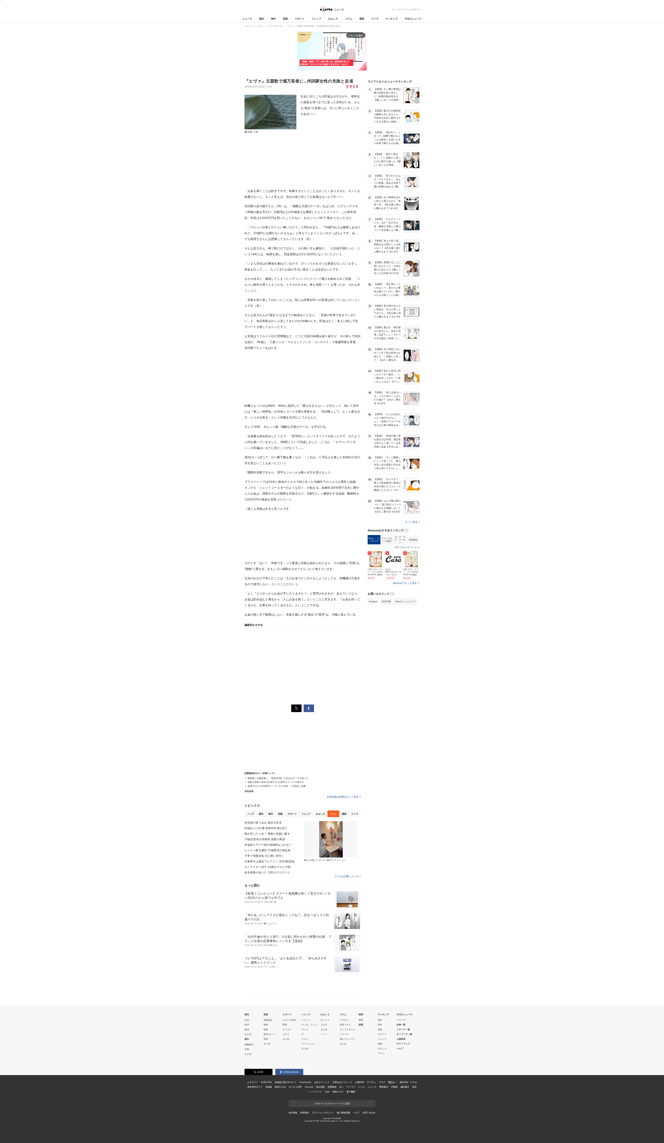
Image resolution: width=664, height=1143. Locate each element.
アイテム (371, 1082)
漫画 (361, 18)
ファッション (308, 1043)
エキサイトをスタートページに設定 (332, 1103)
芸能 (285, 18)
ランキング (391, 18)
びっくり (325, 1019)
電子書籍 (350, 1091)
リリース (401, 1019)
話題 (361, 1024)
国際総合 (249, 1044)
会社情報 (292, 1112)
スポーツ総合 (289, 1019)
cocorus (309, 1086)
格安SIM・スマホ (408, 1082)
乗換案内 (383, 1086)
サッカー (287, 1029)
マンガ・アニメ (309, 1024)
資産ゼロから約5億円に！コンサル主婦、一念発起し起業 (277, 786)
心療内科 (359, 1082)
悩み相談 (320, 1086)
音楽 (266, 1029)
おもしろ (333, 18)
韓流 (266, 1039)
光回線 (268, 1086)
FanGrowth (305, 1082)
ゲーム (305, 1029)
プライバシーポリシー (323, 1112)
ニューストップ (399, 9)
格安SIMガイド (254, 1086)
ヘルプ (399, 1048)
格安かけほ (280, 1086)
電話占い (392, 1082)
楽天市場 (386, 601)
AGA (327, 1091)
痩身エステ (338, 1091)
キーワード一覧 (404, 1034)
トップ (250, 813)
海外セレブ (269, 1034)
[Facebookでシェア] (309, 708)
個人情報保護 (343, 1112)
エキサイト (415, 9)
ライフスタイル (347, 1029)
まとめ (248, 1034)
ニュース (247, 18)
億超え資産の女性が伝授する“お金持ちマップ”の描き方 (276, 782)
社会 (247, 1019)
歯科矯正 (404, 1086)
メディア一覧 (403, 1029)
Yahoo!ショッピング (405, 601)
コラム (348, 18)
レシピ (361, 1086)
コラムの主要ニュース (346, 876)
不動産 (394, 1086)
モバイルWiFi (295, 1086)
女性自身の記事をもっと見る (343, 796)
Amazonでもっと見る (405, 583)
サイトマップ (403, 1043)
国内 (261, 18)
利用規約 (304, 1112)
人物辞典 (400, 1039)
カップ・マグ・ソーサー (399, 540)
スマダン (344, 1019)
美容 (414, 1086)
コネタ (324, 1024)
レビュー (306, 1019)
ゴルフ (286, 1034)
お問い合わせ (369, 1112)
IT (302, 1034)
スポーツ (300, 18)
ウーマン (351, 1086)
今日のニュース (413, 18)
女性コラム (345, 1024)
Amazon (373, 601)
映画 (266, 1024)
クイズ (375, 18)
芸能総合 (268, 1019)
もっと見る (411, 521)
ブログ (382, 1082)
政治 (247, 1029)
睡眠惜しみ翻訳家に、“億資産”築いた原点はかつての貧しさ (278, 778)
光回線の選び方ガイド (285, 1082)
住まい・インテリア (373, 539)
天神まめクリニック (342, 1082)
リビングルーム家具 (386, 539)
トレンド (316, 18)
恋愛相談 (332, 1086)
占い (341, 1086)
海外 (273, 18)
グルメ (305, 1039)
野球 (285, 1024)
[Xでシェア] (296, 708)
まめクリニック (322, 1082)
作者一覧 (400, 1024)
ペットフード (315, 1091)
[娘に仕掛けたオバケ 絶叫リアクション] (331, 839)
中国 (247, 1049)
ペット (324, 1034)
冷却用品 (413, 539)
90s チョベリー (348, 1039)
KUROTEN (266, 1082)
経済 (247, 1024)
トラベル (344, 1034)
